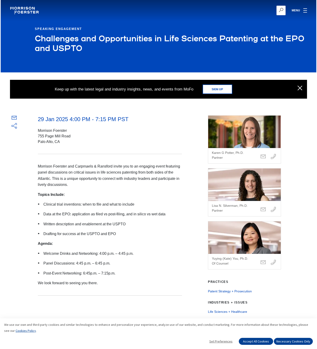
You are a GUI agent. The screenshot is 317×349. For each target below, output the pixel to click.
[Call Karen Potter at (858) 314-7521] (273, 157)
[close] (300, 88)
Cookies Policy (26, 331)
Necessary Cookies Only (293, 341)
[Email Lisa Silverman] (263, 210)
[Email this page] (14, 119)
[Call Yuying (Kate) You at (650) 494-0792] (273, 262)
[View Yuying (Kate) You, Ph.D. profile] (244, 245)
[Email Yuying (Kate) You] (263, 262)
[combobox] (258, 10)
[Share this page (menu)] (14, 126)
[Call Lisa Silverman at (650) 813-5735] (273, 210)
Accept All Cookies (256, 341)
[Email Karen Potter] (263, 157)
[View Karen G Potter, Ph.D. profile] (244, 139)
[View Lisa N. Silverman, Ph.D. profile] (244, 192)
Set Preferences (221, 341)
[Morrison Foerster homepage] (25, 10)
